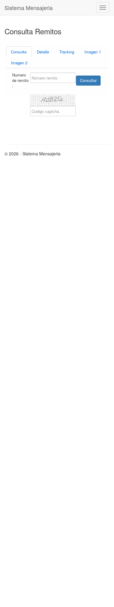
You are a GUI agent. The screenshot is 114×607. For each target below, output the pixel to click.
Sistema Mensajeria (29, 8)
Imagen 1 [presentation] (93, 52)
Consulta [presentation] (18, 52)
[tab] (19, 51)
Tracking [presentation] (66, 52)
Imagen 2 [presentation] (19, 63)
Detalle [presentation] (43, 52)
